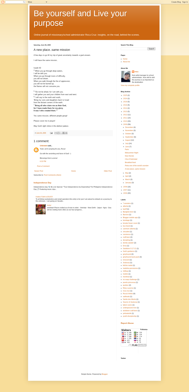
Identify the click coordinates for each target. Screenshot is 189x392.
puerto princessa (129, 282)
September (129, 137)
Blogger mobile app (130, 217)
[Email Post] (51, 133)
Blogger (105, 374)
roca (136, 72)
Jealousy (126, 263)
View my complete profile (130, 85)
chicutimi (126, 232)
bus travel (126, 226)
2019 (125, 102)
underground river (129, 308)
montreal (126, 277)
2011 (125, 118)
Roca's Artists (128, 294)
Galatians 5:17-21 (129, 248)
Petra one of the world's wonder (137, 166)
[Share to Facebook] (63, 133)
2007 (125, 190)
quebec (126, 285)
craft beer (126, 237)
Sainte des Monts (129, 299)
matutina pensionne (130, 268)
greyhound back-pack (131, 257)
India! (49, 205)
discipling (126, 240)
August (128, 140)
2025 (125, 95)
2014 (125, 108)
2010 (125, 121)
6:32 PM (43, 161)
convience (127, 234)
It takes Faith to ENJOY (44, 197)
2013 (125, 111)
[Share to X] (61, 133)
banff (125, 209)
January (128, 183)
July (127, 143)
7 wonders (127, 203)
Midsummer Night (131, 153)
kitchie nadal (127, 265)
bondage (126, 220)
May (127, 173)
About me (126, 62)
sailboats (126, 296)
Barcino (126, 215)
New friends (129, 156)
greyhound (127, 254)
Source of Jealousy (130, 302)
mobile (125, 274)
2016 (125, 105)
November (129, 130)
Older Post (108, 171)
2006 (125, 193)
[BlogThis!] (58, 133)
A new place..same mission (135, 169)
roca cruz (126, 291)
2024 (125, 98)
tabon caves (127, 305)
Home (73, 171)
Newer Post (38, 171)
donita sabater (128, 243)
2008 (125, 187)
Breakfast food (130, 162)
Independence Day (42, 183)
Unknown (43, 146)
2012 (125, 115)
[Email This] (55, 133)
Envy (125, 246)
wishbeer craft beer (130, 311)
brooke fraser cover (130, 223)
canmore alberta (129, 229)
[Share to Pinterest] (66, 133)
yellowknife (127, 313)
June (127, 147)
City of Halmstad (131, 159)
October (128, 134)
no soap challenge (130, 279)
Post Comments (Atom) (52, 175)
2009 (125, 124)
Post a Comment (43, 166)
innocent (126, 260)
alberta (125, 206)
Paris (127, 149)
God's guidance (129, 251)
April (127, 176)
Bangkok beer (128, 212)
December (129, 127)
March (127, 179)
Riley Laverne (128, 288)
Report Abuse (127, 323)
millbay (125, 271)
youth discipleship (129, 316)
